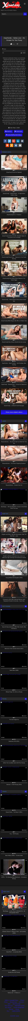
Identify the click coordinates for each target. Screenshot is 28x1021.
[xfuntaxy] (11, 5)
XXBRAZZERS (16, 1011)
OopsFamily (19, 131)
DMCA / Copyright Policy (11, 1000)
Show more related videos (14, 412)
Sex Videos (8, 1007)
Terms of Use (13, 1002)
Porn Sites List (8, 1005)
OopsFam (9, 131)
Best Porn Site (16, 1004)
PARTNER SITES (19, 1005)
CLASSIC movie (14, 1016)
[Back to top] (23, 1016)
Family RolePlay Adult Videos (14, 134)
